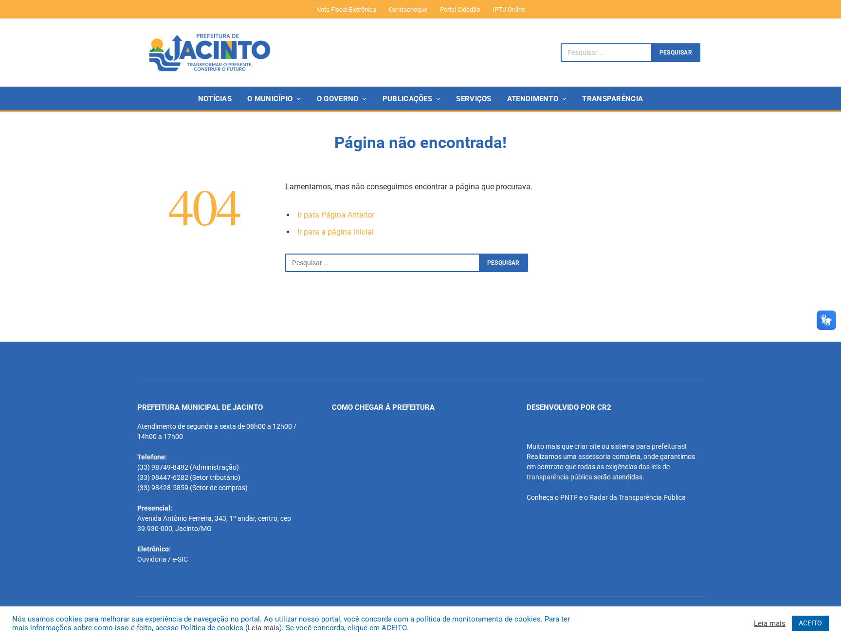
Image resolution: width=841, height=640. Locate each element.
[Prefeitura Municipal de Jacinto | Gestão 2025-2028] (209, 52)
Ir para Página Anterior (335, 214)
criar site (587, 446)
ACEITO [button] (810, 623)
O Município (270, 98)
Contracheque (408, 9)
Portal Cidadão (460, 9)
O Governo (338, 98)
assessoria (594, 456)
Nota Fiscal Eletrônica (346, 9)
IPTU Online (509, 9)
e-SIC (180, 559)
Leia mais (263, 627)
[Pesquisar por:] (382, 263)
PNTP (569, 497)
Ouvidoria (151, 559)
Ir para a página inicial (335, 232)
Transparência (612, 98)
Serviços (473, 98)
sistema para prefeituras (648, 446)
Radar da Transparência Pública (637, 497)
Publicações (407, 98)
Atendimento (532, 98)
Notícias (215, 98)
